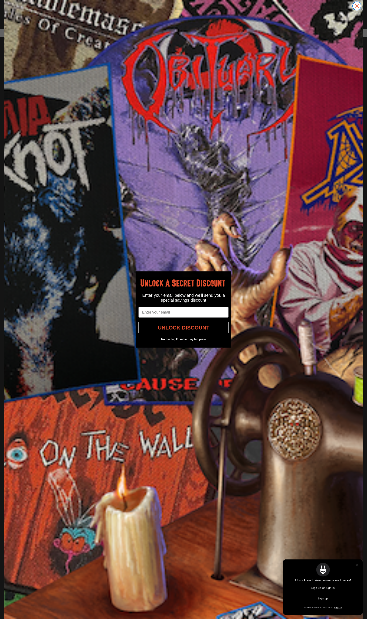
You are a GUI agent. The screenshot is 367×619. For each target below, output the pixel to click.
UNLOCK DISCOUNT (183, 328)
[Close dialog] (357, 6)
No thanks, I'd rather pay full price (183, 339)
